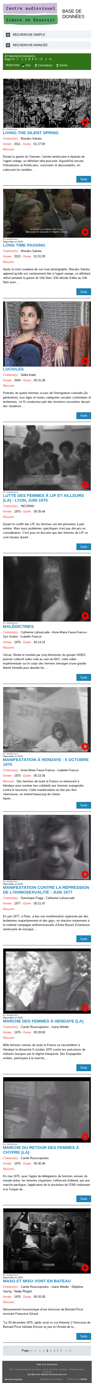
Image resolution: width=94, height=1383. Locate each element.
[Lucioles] (47, 334)
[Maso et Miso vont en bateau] (47, 1241)
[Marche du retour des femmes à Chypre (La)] (47, 1110)
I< (13, 59)
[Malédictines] (47, 589)
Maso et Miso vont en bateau (37, 1281)
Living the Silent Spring (31, 132)
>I (50, 59)
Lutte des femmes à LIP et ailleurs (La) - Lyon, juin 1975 (43, 498)
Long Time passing (24, 245)
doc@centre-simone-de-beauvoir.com (47, 1374)
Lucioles (13, 369)
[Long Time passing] (47, 213)
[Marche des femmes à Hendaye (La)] (47, 981)
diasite (83, 1379)
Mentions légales (13, 1379)
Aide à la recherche (47, 1364)
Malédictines (18, 626)
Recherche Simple (29, 34)
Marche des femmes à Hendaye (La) (43, 1021)
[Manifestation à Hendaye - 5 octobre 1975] (47, 719)
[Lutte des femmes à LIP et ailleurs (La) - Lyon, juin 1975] (47, 458)
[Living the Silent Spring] (47, 103)
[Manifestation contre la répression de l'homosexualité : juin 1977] (47, 847)
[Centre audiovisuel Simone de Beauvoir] (30, 24)
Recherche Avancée (30, 45)
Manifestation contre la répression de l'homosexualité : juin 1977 (46, 889)
